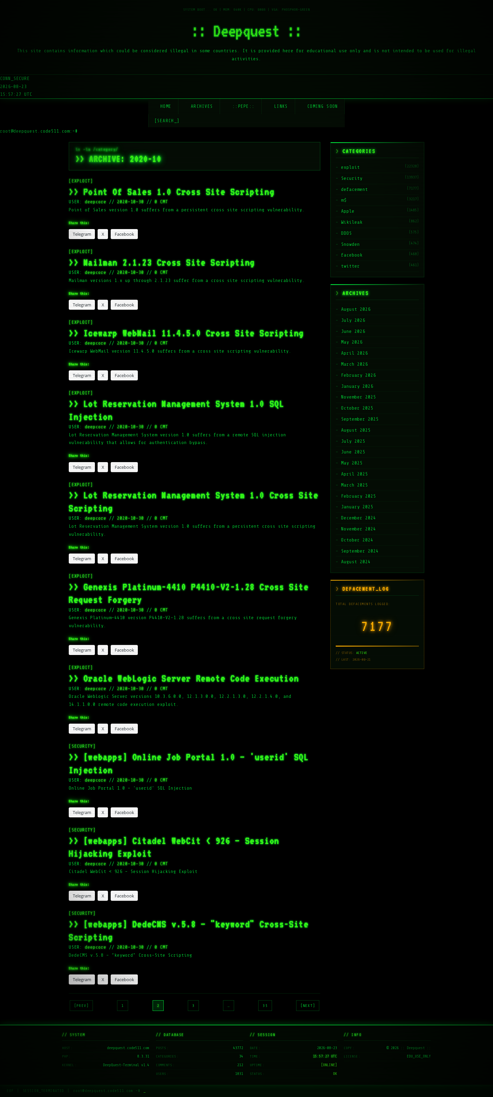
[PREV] (81, 1005)
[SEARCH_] (167, 120)
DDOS (346, 233)
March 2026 (354, 364)
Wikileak (352, 222)
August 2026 (356, 309)
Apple (347, 211)
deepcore (97, 201)
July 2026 (353, 320)
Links (281, 106)
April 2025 (354, 474)
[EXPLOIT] (81, 181)
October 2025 (357, 408)
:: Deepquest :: (246, 30)
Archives (202, 106)
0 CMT (161, 201)
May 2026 (352, 342)
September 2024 (360, 551)
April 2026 (354, 353)
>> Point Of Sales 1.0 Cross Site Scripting (171, 191)
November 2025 (358, 396)
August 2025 (356, 430)
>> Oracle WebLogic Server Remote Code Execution (184, 678)
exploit (350, 167)
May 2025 (352, 462)
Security (352, 178)
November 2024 (358, 528)
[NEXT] (307, 1005)
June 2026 (353, 331)
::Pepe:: (243, 106)
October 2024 (357, 539)
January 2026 (357, 386)
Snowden (350, 244)
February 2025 (358, 496)
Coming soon (322, 106)
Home (165, 106)
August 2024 (356, 561)
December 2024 (358, 517)
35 (265, 1005)
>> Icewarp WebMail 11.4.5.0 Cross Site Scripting (186, 332)
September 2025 (360, 419)
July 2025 (353, 441)
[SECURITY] (82, 746)
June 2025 (353, 451)
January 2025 (357, 506)
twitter (350, 266)
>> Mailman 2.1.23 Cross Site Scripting (162, 262)
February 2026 (358, 375)
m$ (343, 200)
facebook (352, 255)
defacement (354, 189)
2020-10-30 (130, 201)
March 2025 (354, 485)
